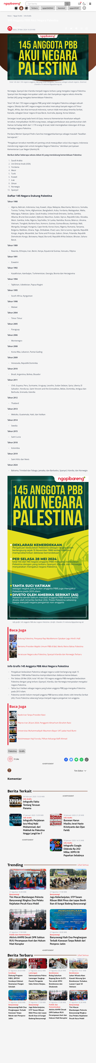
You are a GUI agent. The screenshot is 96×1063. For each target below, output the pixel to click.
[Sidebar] (90, 3)
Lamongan (33, 973)
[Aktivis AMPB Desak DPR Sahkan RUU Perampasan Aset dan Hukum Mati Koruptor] (27, 919)
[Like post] (10, 759)
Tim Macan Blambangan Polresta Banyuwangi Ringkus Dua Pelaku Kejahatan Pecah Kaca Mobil (26, 900)
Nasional (61, 8)
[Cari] (67, 4)
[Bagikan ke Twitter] (71, 28)
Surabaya (12, 973)
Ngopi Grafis (17, 16)
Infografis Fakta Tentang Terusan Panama (31, 805)
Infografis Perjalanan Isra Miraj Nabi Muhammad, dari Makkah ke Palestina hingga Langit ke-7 (34, 827)
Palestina (12, 751)
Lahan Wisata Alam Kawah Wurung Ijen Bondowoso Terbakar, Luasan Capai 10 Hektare (78, 981)
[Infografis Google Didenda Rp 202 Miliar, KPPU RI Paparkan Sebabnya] (56, 848)
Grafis (22, 751)
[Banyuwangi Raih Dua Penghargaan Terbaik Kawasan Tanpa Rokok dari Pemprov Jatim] (68, 919)
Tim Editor (78, 770)
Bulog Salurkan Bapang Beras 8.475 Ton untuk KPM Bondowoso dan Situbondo (57, 981)
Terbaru (34, 8)
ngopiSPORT (74, 8)
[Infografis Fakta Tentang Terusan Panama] (15, 802)
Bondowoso (54, 973)
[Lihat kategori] (84, 8)
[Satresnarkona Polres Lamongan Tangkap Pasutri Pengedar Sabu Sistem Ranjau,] (38, 963)
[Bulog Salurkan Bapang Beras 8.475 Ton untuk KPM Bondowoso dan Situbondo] (58, 963)
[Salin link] (87, 28)
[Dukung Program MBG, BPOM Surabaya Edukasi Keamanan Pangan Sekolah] (17, 963)
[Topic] (26, 8)
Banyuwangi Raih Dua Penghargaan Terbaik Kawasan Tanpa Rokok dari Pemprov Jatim (68, 940)
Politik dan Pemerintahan (19, 935)
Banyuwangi (14, 894)
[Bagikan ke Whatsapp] (82, 28)
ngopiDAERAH (47, 8)
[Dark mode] (84, 4)
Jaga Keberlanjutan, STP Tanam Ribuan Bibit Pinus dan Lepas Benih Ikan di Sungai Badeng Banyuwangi (68, 900)
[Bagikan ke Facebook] (66, 28)
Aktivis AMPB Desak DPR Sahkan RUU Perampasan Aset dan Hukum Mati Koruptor (27, 940)
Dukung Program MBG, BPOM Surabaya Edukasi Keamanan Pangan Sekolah (16, 981)
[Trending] (16, 8)
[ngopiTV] (79, 4)
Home (9, 16)
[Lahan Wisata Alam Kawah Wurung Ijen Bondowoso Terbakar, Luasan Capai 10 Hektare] (78, 963)
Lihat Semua (83, 865)
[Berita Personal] (21, 8)
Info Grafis (27, 16)
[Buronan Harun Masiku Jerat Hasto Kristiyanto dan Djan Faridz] (56, 824)
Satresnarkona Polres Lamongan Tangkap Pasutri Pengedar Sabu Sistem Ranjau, (37, 980)
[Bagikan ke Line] (76, 28)
